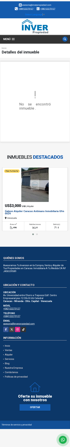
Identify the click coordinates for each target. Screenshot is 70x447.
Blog (7, 363)
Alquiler (9, 354)
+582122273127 (47, 9)
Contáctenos (11, 372)
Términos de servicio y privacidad (17, 425)
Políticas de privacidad (16, 376)
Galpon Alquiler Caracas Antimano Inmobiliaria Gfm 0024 (34, 212)
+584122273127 (26, 9)
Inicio (4, 48)
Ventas (8, 350)
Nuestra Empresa (14, 368)
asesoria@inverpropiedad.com (19, 323)
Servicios (9, 359)
